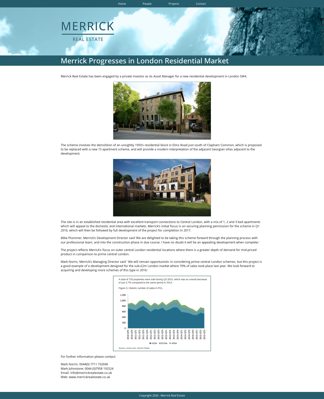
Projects (174, 4)
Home (122, 4)
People (147, 4)
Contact (201, 4)
